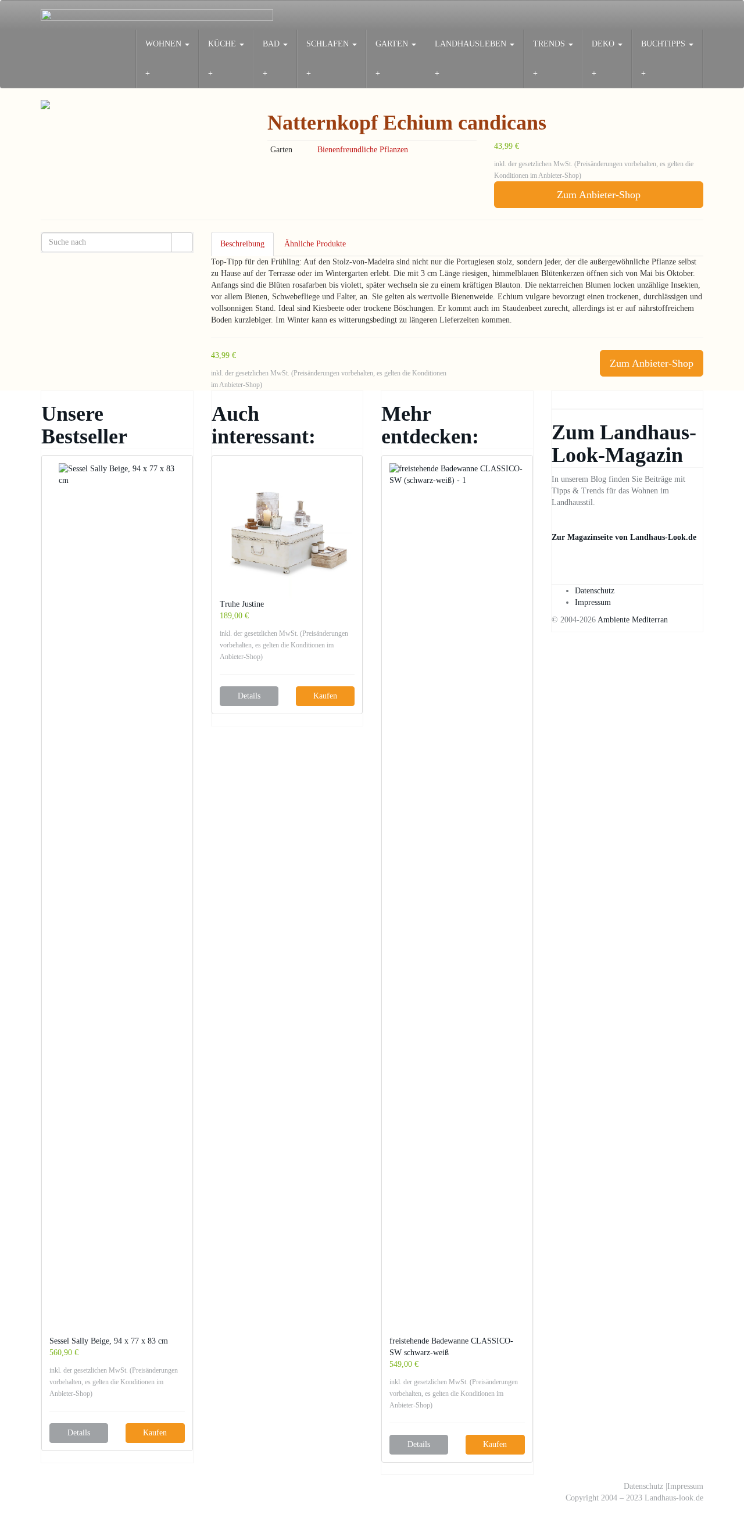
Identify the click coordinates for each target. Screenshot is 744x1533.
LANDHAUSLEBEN (472, 44)
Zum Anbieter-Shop (599, 194)
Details (78, 1432)
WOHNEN (164, 44)
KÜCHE (223, 44)
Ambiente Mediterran (633, 619)
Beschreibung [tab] (242, 243)
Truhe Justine (242, 604)
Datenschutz (594, 590)
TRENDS (550, 44)
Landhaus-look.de (674, 1497)
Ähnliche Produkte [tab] (315, 243)
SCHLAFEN (328, 44)
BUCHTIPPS (664, 44)
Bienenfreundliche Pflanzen (362, 149)
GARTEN (392, 44)
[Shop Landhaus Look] (157, 15)
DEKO (604, 44)
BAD (272, 44)
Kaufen (155, 1432)
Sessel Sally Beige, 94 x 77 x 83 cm (108, 1341)
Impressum (593, 602)
